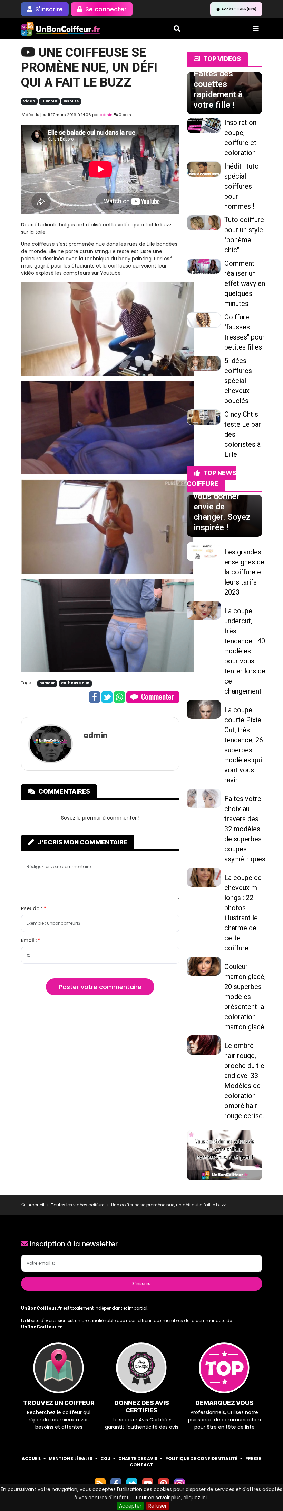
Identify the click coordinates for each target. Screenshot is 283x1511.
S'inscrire (141, 1283)
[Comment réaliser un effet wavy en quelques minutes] (204, 265)
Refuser (157, 1505)
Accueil (31, 1459)
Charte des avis (137, 1459)
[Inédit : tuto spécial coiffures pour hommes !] (204, 168)
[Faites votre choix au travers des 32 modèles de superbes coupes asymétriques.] (204, 797)
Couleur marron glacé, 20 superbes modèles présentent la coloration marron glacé (245, 996)
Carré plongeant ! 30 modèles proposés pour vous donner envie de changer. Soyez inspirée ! (223, 496)
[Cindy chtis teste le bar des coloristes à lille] (204, 416)
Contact (141, 1465)
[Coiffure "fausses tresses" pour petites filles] (204, 319)
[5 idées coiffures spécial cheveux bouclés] (204, 363)
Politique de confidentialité (201, 1459)
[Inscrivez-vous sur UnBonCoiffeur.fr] (224, 1154)
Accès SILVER (238, 9)
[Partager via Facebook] (94, 696)
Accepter (130, 1505)
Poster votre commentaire (100, 987)
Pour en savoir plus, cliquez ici (171, 1497)
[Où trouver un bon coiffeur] (60, 29)
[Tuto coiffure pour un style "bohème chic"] (204, 222)
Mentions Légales (70, 1459)
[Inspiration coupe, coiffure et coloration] (204, 124)
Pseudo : (32, 908)
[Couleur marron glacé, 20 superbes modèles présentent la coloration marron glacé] (204, 965)
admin (106, 114)
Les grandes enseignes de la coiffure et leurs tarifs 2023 (244, 572)
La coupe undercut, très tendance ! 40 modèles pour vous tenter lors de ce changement (244, 651)
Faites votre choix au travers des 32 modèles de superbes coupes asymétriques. (245, 829)
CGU (105, 1459)
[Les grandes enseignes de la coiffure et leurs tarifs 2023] (204, 551)
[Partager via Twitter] (107, 696)
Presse (253, 1459)
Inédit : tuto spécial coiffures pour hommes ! (241, 186)
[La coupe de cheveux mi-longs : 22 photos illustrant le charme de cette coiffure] (204, 876)
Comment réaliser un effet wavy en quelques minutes (244, 283)
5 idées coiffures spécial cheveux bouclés (238, 380)
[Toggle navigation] (255, 29)
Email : (29, 940)
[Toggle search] (177, 29)
